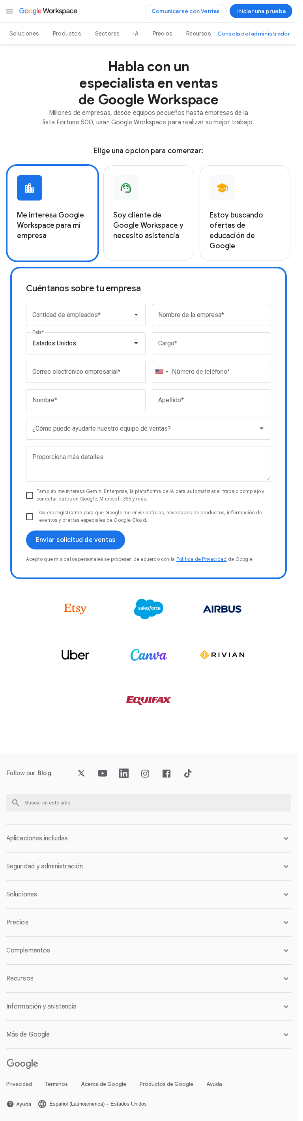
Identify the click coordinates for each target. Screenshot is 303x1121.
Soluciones (24, 33)
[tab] (52, 213)
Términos (56, 1084)
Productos (67, 33)
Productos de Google (166, 1084)
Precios (162, 33)
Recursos (198, 33)
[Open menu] (9, 11)
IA (135, 33)
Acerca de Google (103, 1084)
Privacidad (19, 1084)
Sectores (107, 33)
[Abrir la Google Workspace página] (49, 11)
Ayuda (214, 1084)
